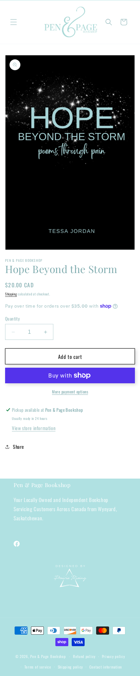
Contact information (105, 667)
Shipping (11, 293)
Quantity (12, 318)
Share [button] (18, 446)
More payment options (70, 391)
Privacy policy (113, 656)
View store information (33, 427)
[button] (13, 22)
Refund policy (84, 656)
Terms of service (37, 667)
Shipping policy (70, 667)
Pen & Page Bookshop (48, 656)
